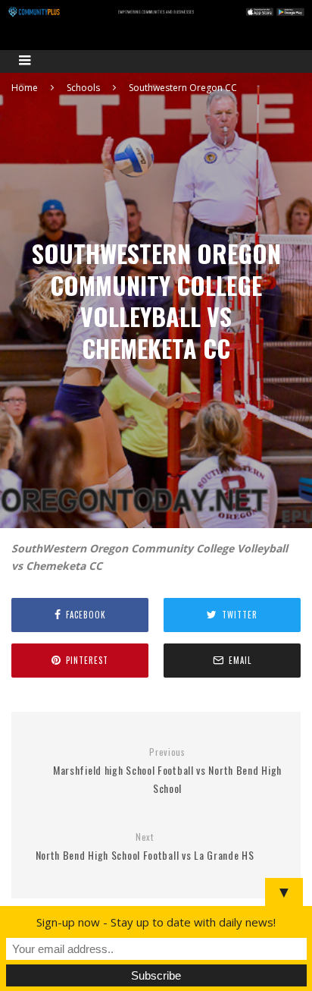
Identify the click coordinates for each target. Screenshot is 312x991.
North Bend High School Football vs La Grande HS (145, 847)
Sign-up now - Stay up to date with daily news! (156, 922)
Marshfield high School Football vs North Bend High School (167, 771)
